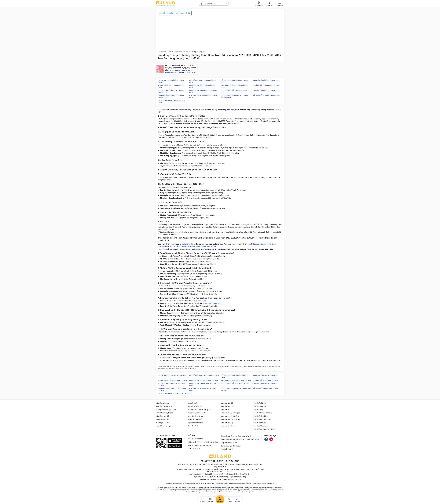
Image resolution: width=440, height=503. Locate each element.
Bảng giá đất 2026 (162, 419)
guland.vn (186, 244)
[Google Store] (175, 446)
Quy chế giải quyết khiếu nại (231, 446)
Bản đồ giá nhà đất (162, 416)
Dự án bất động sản (195, 406)
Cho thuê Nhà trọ (259, 423)
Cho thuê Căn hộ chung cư (262, 413)
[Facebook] (266, 439)
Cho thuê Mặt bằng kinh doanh (264, 429)
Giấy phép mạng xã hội (229, 443)
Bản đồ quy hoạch (162, 403)
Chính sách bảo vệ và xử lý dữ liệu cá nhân (203, 442)
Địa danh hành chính (195, 423)
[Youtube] (271, 439)
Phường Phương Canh (198, 52)
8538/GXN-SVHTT (224, 469)
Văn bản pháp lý (194, 448)
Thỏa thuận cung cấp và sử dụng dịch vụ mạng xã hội (240, 439)
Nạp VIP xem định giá (163, 426)
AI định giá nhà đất (162, 423)
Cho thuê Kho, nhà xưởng (262, 419)
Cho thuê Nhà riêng (260, 406)
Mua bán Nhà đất (227, 403)
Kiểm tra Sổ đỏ (193, 426)
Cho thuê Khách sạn (260, 426)
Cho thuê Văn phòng (260, 416)
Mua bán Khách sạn (228, 426)
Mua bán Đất (225, 410)
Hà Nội (170, 52)
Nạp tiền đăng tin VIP (195, 416)
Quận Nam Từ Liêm (181, 52)
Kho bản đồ (162, 52)
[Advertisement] (220, 33)
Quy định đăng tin (227, 449)
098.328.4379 (236, 479)
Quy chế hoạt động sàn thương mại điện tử (236, 436)
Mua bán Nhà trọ (227, 423)
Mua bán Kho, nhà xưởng (230, 416)
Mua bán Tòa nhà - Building (230, 419)
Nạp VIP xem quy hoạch (164, 413)
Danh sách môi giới (195, 419)
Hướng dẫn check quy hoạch (166, 410)
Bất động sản (193, 403)
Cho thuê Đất (258, 410)
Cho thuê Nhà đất (259, 403)
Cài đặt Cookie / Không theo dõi (199, 445)
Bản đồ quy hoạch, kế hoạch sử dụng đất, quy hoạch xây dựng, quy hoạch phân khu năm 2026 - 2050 (180, 69)
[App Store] (175, 440)
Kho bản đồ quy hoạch (164, 406)
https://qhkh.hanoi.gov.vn (212, 303)
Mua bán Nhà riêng (227, 406)
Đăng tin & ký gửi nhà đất (197, 413)
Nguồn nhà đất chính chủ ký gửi (199, 410)
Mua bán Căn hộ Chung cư (230, 413)
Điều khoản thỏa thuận (196, 439)
